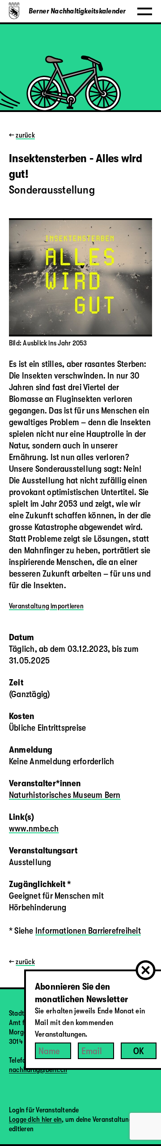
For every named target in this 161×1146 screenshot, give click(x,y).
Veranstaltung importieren (46, 606)
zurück (25, 135)
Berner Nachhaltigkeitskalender (77, 11)
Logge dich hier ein (35, 1120)
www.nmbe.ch (34, 828)
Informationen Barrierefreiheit (88, 931)
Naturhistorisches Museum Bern (65, 795)
